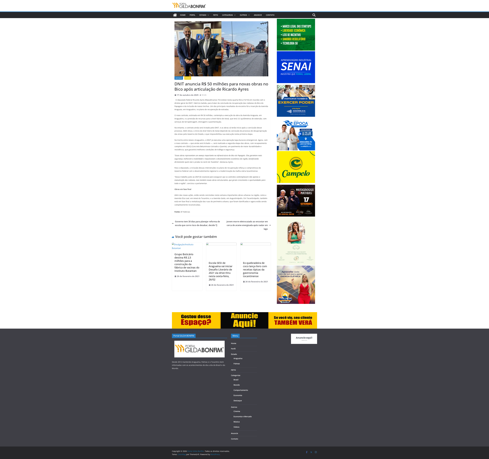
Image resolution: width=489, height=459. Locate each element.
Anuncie (258, 15)
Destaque (178, 78)
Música (237, 422)
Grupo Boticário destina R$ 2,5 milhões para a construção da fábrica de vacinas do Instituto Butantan (186, 263)
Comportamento (241, 390)
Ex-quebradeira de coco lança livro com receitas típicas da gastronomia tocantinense (255, 269)
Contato (270, 15)
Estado (202, 15)
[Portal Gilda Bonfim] (175, 15)
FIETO (215, 15)
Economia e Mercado (243, 416)
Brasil (236, 379)
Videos (236, 427)
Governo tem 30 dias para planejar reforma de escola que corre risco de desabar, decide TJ (197, 223)
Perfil (192, 15)
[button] (207, 15)
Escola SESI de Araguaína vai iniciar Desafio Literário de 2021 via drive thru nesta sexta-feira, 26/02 (220, 271)
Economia (238, 395)
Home (183, 15)
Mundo (237, 385)
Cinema (237, 411)
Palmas (237, 363)
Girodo (204, 95)
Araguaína (238, 358)
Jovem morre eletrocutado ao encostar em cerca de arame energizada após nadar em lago (247, 225)
